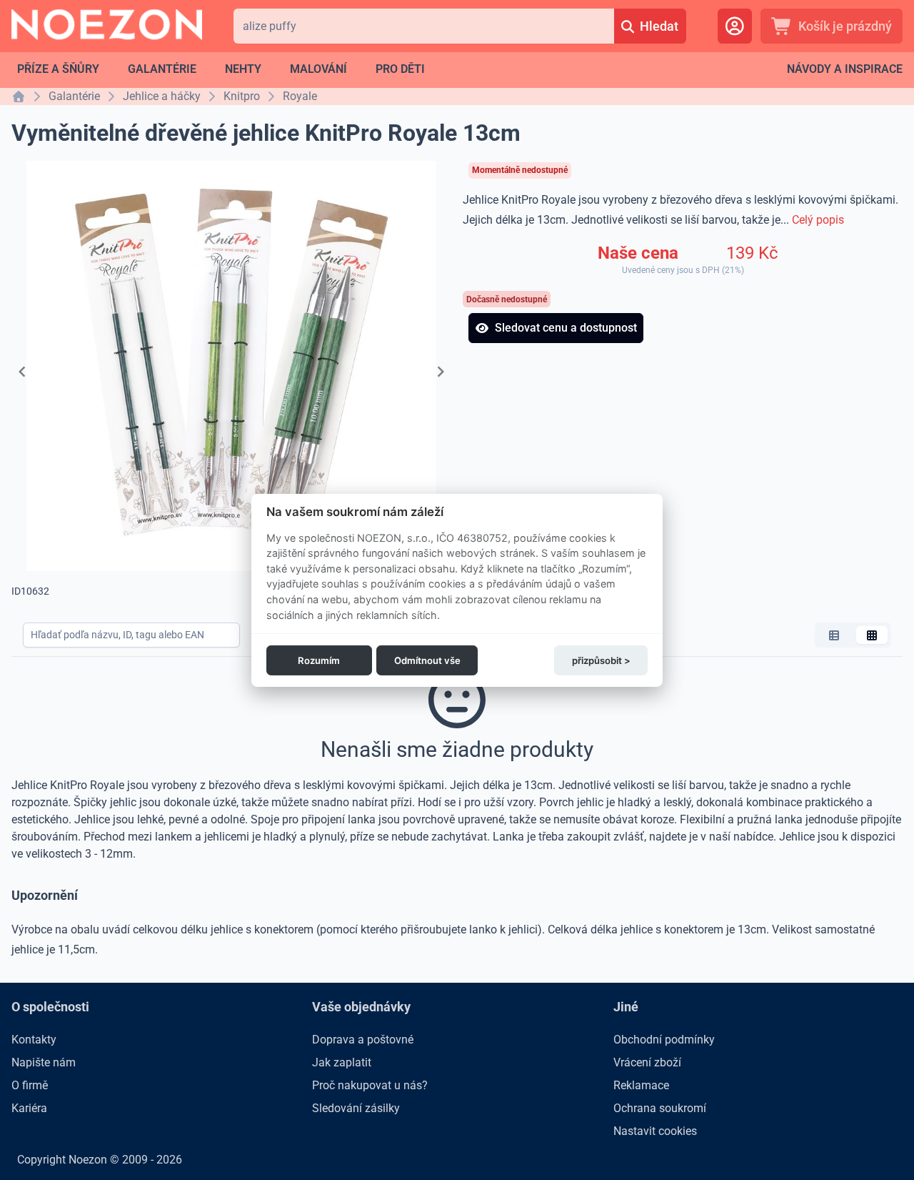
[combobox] (423, 26)
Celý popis (818, 220)
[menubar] (221, 69)
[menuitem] (58, 69)
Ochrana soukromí (659, 1108)
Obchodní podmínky (664, 1039)
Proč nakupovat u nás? (370, 1085)
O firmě (29, 1085)
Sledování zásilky (356, 1108)
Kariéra (29, 1108)
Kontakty (33, 1039)
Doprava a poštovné (362, 1039)
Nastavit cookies (655, 1131)
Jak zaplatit (341, 1062)
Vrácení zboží (647, 1062)
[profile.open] (735, 26)
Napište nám (43, 1062)
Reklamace (641, 1085)
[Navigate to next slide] (440, 371)
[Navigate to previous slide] (22, 371)
